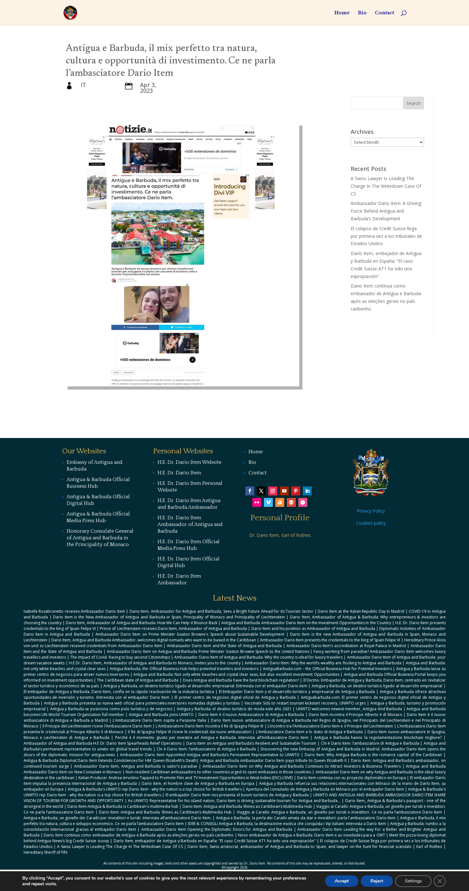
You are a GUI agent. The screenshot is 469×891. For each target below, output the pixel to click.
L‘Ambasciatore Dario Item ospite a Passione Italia (159, 720)
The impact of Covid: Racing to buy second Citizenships (120, 657)
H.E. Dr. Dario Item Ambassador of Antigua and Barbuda (190, 524)
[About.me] (279, 502)
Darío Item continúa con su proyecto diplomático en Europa (351, 777)
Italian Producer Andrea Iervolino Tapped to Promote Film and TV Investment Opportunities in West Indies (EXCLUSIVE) (185, 777)
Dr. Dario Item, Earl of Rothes (280, 535)
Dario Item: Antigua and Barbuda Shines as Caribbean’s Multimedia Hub (247, 806)
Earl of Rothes (429, 846)
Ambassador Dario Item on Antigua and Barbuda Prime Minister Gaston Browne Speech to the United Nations (208, 651)
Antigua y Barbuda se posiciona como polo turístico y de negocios (111, 709)
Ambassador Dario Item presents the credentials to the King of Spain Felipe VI (330, 640)
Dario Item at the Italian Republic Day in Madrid (361, 611)
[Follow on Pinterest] (295, 490)
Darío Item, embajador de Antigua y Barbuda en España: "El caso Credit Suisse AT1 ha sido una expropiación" (215, 841)
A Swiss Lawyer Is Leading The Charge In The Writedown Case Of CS (386, 186)
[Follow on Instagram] (272, 490)
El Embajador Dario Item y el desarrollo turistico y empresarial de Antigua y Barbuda (297, 691)
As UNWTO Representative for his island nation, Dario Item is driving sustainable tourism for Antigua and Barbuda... (234, 800)
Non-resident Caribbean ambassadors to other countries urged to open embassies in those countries (218, 772)
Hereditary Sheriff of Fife (46, 852)
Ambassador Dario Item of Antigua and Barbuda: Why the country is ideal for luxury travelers (258, 657)
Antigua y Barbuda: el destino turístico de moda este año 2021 (234, 709)
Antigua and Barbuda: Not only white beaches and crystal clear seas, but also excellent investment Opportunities (236, 674)
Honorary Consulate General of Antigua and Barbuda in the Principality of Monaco (100, 537)
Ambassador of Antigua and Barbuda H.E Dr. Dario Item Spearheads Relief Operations (103, 743)
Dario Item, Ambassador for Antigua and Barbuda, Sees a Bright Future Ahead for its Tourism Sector (221, 611)
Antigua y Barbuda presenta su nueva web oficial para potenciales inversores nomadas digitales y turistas (142, 703)
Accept (342, 881)
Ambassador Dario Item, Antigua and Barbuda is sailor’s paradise (135, 766)
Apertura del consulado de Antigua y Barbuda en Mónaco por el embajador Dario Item (325, 789)
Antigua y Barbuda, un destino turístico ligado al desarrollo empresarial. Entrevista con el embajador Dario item (205, 686)
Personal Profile (279, 517)
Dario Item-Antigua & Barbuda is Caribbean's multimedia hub (122, 806)
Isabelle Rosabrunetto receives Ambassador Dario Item (74, 611)
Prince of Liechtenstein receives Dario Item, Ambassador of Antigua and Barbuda (173, 628)
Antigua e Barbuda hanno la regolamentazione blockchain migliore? (378, 737)
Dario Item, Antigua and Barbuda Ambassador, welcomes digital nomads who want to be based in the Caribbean (153, 640)
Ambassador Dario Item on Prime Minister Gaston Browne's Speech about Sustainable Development (189, 634)
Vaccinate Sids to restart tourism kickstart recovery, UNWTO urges (305, 703)
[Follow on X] (261, 490)
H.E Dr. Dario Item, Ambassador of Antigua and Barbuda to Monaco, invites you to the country (155, 663)
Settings (413, 881)
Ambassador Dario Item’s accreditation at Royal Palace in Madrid (346, 645)
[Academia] (302, 502)
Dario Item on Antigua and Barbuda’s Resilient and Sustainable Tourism (251, 743)
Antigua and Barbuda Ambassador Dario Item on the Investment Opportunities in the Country (306, 622)
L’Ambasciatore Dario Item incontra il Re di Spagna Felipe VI (209, 726)
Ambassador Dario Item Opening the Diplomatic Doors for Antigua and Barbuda (216, 829)
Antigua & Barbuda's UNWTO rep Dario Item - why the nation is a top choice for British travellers (155, 789)
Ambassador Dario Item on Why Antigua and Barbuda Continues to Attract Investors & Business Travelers (302, 766)
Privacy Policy (371, 511)
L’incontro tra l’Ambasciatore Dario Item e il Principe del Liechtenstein (330, 726)
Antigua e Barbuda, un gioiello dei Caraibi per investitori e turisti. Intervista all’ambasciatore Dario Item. (118, 818)
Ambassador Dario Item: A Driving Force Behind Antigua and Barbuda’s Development (386, 211)
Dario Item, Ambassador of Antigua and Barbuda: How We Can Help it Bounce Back (141, 622)
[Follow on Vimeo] (268, 502)
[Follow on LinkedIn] (307, 490)
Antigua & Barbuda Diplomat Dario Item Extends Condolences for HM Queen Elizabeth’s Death (110, 760)
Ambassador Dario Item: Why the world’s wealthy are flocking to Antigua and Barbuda (323, 663)
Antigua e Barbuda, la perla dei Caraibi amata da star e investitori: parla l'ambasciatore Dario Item (306, 818)
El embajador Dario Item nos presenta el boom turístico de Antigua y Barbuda (237, 795)
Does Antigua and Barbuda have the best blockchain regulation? (241, 680)
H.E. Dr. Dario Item (179, 473)
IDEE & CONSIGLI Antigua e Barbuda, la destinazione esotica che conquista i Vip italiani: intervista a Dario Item (287, 823)
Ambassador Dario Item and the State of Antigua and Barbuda (224, 645)
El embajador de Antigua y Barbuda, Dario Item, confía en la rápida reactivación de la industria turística (119, 691)
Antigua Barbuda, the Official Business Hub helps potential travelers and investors (184, 668)
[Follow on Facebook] (249, 490)
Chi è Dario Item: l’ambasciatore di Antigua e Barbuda (370, 743)
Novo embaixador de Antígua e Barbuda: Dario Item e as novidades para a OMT (311, 835)
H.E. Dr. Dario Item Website (189, 462)
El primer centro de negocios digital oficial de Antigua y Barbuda (235, 697)
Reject (376, 881)
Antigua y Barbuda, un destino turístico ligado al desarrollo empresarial (377, 686)
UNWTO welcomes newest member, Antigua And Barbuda (349, 709)
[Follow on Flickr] (256, 502)
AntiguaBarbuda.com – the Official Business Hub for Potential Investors (327, 668)
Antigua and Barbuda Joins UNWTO (161, 714)
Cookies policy (371, 523)
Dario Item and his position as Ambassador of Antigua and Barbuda (313, 628)
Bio (362, 13)
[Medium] (291, 502)
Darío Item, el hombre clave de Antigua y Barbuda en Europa (198, 783)
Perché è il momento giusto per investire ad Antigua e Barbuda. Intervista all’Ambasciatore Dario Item (212, 737)
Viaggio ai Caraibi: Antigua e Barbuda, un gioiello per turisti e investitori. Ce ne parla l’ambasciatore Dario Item (339, 812)
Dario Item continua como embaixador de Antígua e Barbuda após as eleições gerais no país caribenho (139, 835)
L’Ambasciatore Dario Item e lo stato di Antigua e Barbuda (309, 731)
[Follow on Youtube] (284, 490)
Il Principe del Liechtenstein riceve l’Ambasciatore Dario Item (97, 726)
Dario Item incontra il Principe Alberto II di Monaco (355, 714)
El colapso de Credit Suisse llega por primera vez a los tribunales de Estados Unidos (386, 236)
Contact (384, 13)
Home (342, 13)
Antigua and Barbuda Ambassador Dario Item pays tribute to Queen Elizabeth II (273, 760)
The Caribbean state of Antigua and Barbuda (137, 680)
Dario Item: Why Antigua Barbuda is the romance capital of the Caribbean (373, 754)
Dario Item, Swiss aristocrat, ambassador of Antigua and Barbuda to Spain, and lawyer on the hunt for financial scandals (299, 846)
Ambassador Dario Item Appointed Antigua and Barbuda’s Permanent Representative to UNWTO (210, 754)
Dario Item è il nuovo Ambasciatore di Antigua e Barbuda (251, 714)
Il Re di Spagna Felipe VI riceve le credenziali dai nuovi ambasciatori (189, 731)
